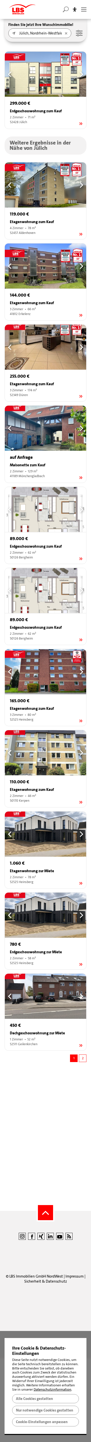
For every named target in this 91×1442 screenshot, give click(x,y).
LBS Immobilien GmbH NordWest (36, 1276)
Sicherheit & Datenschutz (45, 1281)
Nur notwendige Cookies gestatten (44, 1410)
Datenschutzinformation (52, 1389)
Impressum (74, 1276)
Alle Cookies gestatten (34, 1398)
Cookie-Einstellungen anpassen (42, 1421)
